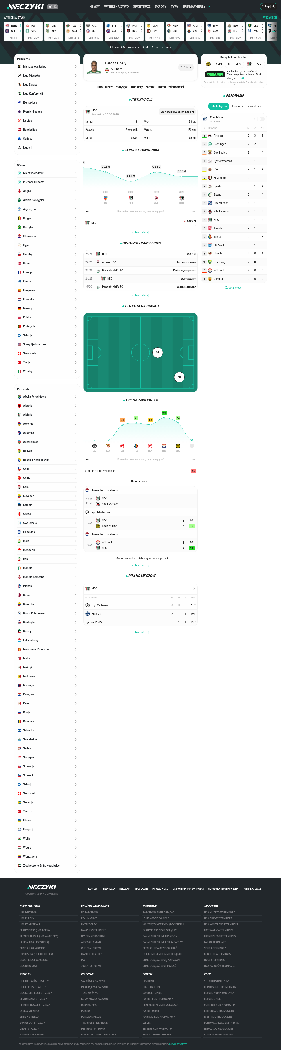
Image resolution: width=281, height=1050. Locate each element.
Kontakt (93, 889)
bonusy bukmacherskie (157, 1034)
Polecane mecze (91, 1017)
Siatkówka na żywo (93, 981)
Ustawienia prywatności (188, 889)
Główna (114, 47)
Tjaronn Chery (162, 47)
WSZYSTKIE (270, 18)
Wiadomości (176, 86)
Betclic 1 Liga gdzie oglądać (160, 948)
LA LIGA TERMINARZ (215, 942)
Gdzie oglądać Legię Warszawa (161, 960)
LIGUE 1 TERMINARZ (214, 960)
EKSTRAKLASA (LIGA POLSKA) (35, 930)
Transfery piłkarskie (94, 1022)
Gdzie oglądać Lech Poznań (159, 966)
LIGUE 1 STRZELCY (29, 1028)
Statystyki (122, 86)
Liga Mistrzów (28, 912)
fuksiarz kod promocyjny (159, 1017)
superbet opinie (152, 993)
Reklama (124, 889)
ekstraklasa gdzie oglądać (160, 930)
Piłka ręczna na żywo (94, 987)
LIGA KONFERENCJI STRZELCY (36, 993)
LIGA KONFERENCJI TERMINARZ (221, 924)
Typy (175, 6)
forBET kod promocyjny (158, 999)
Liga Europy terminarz (218, 918)
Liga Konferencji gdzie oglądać (162, 954)
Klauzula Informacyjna (223, 889)
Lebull (146, 1022)
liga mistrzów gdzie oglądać (99, 1034)
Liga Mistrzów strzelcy (34, 981)
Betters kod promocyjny (158, 1028)
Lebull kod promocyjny (218, 1028)
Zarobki (150, 86)
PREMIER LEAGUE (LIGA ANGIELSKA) (39, 936)
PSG (83, 960)
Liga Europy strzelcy (33, 987)
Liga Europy (27, 918)
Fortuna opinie (152, 987)
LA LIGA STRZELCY (30, 1011)
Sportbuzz (142, 6)
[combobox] (186, 67)
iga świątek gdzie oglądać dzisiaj (163, 924)
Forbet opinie (151, 1011)
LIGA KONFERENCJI (30, 924)
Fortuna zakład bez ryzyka (221, 1022)
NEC (147, 47)
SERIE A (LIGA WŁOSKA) (32, 948)
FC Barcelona (89, 912)
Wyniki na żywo (116, 6)
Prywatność (160, 889)
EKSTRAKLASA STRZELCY (33, 999)
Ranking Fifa (89, 1005)
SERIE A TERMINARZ (215, 948)
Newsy (95, 6)
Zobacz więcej (140, 232)
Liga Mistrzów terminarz (219, 912)
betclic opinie (212, 999)
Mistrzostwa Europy (94, 1028)
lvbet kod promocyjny (218, 1017)
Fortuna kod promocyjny (220, 987)
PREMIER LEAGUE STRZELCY (35, 1005)
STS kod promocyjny (217, 981)
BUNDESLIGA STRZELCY (32, 1022)
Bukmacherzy (194, 6)
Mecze (109, 86)
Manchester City (91, 954)
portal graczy (252, 889)
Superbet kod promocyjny (220, 1005)
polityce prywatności (178, 1044)
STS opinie (149, 981)
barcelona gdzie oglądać (158, 912)
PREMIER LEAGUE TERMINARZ (220, 936)
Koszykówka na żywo (94, 999)
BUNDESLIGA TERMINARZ (217, 954)
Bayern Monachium (93, 936)
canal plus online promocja (160, 936)
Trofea (162, 86)
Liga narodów (28, 966)
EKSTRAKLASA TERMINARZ (218, 930)
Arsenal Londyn (91, 942)
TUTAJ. (241, 78)
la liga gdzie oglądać (156, 918)
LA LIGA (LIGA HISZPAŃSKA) (34, 942)
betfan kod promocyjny (219, 1011)
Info (100, 86)
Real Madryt (89, 918)
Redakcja (109, 889)
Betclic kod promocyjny (219, 993)
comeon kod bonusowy (218, 1034)
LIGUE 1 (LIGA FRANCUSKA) (34, 960)
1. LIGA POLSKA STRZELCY (34, 1034)
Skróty (161, 6)
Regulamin (141, 889)
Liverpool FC (89, 924)
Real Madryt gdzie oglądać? (160, 1005)
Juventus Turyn (91, 966)
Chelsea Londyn (91, 948)
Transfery (137, 86)
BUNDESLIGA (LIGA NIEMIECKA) (36, 954)
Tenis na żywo (89, 993)
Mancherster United (93, 930)
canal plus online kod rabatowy (163, 942)
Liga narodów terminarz (219, 966)
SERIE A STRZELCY (30, 1017)
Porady (85, 1011)
